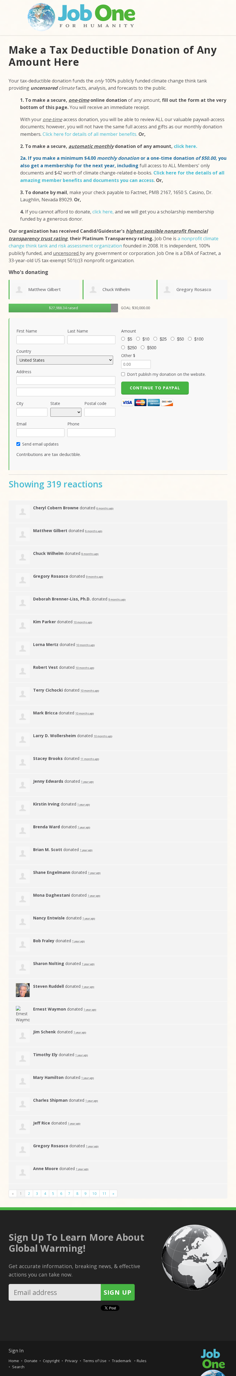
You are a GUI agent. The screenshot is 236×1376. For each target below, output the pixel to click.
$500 (151, 347)
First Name (26, 331)
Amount (128, 331)
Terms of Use (94, 1360)
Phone (73, 424)
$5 (129, 339)
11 (104, 1193)
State (55, 403)
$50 (180, 339)
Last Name (77, 331)
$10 (145, 339)
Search (18, 1366)
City (19, 403)
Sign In (16, 1350)
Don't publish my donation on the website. (166, 374)
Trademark (122, 1360)
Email (21, 424)
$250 (132, 347)
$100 (198, 339)
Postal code (95, 403)
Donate (30, 1360)
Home (14, 1360)
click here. (185, 146)
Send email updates (40, 444)
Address (23, 371)
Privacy (71, 1360)
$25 (163, 339)
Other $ (128, 355)
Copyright (51, 1360)
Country (23, 351)
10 (94, 1193)
